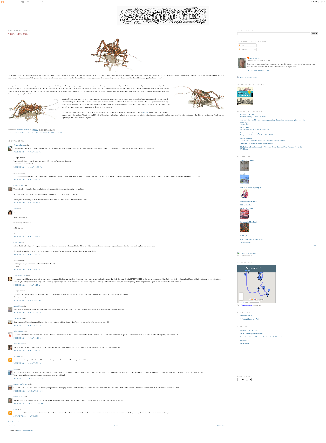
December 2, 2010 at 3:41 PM (27, 203)
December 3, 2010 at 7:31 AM (27, 313)
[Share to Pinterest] (53, 130)
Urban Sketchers (246, 315)
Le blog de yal (245, 235)
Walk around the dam (246, 305)
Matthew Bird (244, 124)
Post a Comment (13, 422)
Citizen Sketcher (246, 205)
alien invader (20, 132)
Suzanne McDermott (20, 384)
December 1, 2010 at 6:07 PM (27, 152)
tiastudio (243, 174)
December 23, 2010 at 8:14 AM (28, 391)
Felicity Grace (18, 331)
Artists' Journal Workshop (249, 132)
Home (116, 426)
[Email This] (43, 130)
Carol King (17, 242)
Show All (316, 245)
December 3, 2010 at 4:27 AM (27, 285)
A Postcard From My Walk (249, 319)
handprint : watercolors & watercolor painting (256, 143)
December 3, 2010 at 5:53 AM (27, 300)
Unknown (16, 356)
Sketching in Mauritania (248, 222)
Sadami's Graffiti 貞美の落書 (250, 187)
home (36, 132)
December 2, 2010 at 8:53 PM (27, 270)
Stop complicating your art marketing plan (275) (254, 129)
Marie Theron (18, 344)
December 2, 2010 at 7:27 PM (27, 254)
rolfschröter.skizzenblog (248, 201)
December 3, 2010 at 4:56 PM (27, 325)
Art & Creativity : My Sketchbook (252, 333)
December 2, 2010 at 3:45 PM (27, 236)
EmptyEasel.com (246, 138)
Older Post (221, 426)
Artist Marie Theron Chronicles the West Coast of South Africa (262, 336)
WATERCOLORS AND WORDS (251, 239)
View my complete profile (258, 70)
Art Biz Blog (244, 127)
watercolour (56, 132)
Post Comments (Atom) (25, 430)
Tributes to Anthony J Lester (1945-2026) (253, 117)
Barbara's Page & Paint (248, 330)
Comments (244, 49)
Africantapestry (245, 242)
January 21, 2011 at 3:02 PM (26, 416)
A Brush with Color (20, 275)
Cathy (15, 409)
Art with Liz (17, 306)
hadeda (30, 132)
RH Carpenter (18, 318)
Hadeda (145, 112)
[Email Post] (40, 130)
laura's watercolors (247, 160)
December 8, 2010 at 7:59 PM (27, 363)
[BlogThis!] (46, 130)
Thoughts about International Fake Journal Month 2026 (257, 135)
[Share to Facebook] (51, 130)
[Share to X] (48, 130)
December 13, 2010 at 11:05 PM (28, 378)
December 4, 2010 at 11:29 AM (28, 338)
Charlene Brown (19, 145)
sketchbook (44, 132)
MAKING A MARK (247, 114)
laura (15, 369)
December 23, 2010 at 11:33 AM (28, 403)
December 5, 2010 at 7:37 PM (27, 350)
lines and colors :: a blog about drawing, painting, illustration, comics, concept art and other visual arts (272, 121)
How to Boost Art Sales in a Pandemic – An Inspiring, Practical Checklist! (262, 140)
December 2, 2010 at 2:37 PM (27, 179)
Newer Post (11, 426)
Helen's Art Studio (246, 208)
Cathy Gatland (18, 185)
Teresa (15, 208)
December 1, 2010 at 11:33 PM (27, 167)
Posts (242, 45)
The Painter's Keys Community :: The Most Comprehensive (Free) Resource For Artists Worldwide (271, 148)
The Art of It (244, 340)
